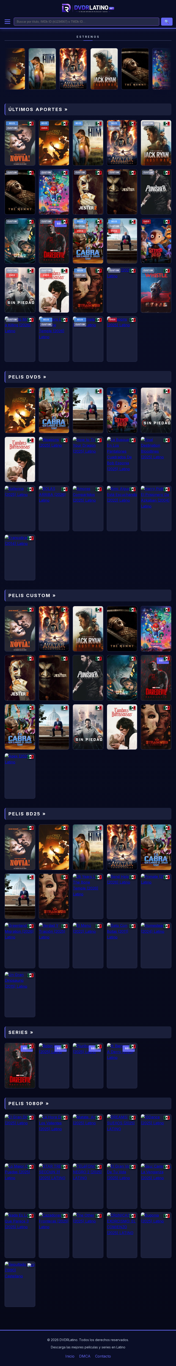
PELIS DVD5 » (27, 377)
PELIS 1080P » (28, 1103)
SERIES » (21, 1032)
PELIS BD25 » (27, 814)
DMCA (85, 1356)
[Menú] (7, 21)
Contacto (103, 1356)
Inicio (69, 1356)
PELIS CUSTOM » (32, 595)
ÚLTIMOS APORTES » (38, 109)
